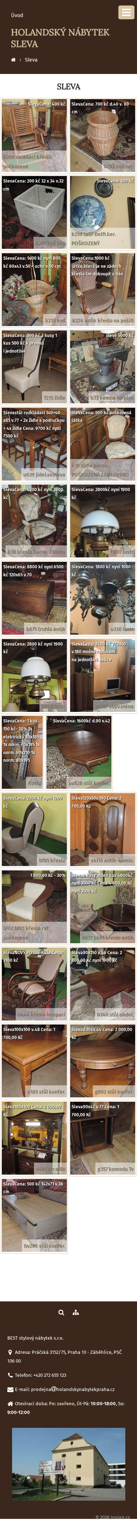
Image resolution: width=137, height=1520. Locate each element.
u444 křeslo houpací (41, 1015)
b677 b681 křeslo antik (108, 938)
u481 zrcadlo (50, 1169)
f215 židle (54, 398)
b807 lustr (122, 552)
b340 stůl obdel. (115, 1015)
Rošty (34, 783)
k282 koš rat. (119, 167)
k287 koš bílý (50, 243)
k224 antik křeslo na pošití (103, 321)
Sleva (31, 60)
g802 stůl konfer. (114, 1092)
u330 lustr (122, 629)
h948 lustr (53, 707)
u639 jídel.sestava (44, 475)
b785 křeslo (52, 861)
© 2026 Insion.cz (112, 1517)
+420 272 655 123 (49, 1375)
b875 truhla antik (45, 629)
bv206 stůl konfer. (44, 1246)
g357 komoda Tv (116, 1169)
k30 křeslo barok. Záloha (36, 552)
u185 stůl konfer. (46, 1092)
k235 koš (55, 321)
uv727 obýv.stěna (114, 707)
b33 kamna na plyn (112, 398)
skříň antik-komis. (112, 861)
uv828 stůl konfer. (89, 783)
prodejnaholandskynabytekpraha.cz (73, 1389)
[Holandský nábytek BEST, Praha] (13, 60)
